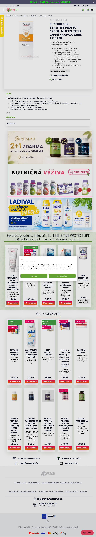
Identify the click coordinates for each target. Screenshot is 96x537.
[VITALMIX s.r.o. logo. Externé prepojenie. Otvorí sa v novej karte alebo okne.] (21, 259)
